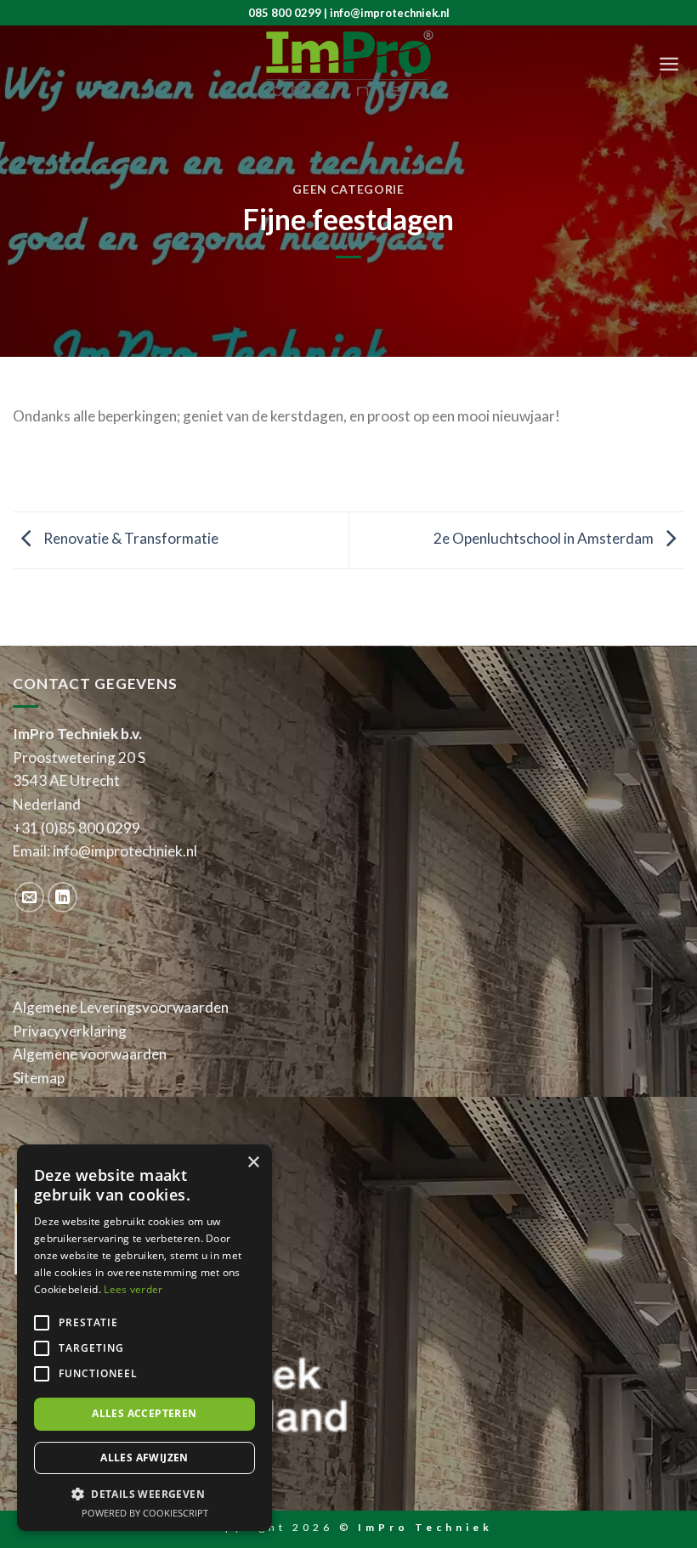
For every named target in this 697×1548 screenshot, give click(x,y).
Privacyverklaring (70, 1031)
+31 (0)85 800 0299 (76, 828)
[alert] (144, 1337)
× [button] (252, 1162)
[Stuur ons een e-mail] (29, 897)
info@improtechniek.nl (125, 851)
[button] (144, 1493)
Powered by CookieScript (145, 1512)
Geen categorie (348, 189)
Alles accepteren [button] (144, 1413)
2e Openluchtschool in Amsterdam (545, 538)
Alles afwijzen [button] (144, 1457)
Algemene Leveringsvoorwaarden (121, 1007)
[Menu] (669, 64)
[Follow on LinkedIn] (63, 897)
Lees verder (133, 1289)
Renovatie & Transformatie (129, 538)
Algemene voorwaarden (90, 1054)
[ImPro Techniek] (349, 64)
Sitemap (39, 1078)
